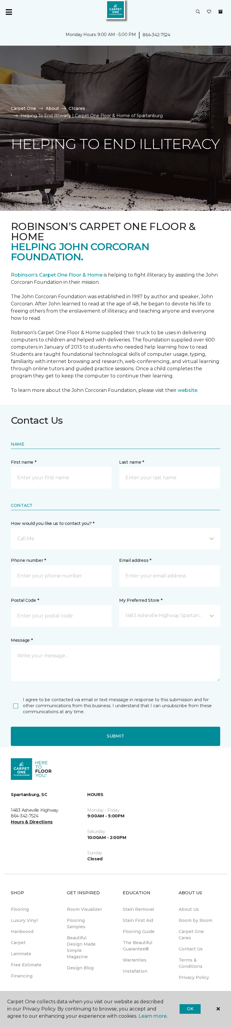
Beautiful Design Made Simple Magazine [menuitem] (81, 947)
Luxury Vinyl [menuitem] (24, 920)
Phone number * (28, 560)
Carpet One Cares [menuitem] (191, 935)
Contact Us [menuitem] (191, 949)
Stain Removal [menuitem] (138, 909)
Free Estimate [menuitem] (26, 965)
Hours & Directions (32, 822)
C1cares (77, 108)
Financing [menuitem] (21, 976)
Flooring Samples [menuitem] (76, 923)
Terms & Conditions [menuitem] (190, 963)
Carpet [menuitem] (18, 942)
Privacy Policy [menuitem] (194, 977)
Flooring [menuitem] (20, 909)
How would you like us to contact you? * (52, 523)
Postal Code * (25, 600)
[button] (198, 12)
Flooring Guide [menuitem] (139, 931)
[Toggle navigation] (9, 12)
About (52, 108)
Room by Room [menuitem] (195, 920)
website (187, 390)
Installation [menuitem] (135, 971)
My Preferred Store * (140, 600)
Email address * (135, 560)
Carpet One (23, 108)
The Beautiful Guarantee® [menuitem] (137, 946)
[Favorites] (209, 12)
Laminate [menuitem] (21, 953)
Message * (21, 640)
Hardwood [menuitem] (22, 931)
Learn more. (153, 1016)
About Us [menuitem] (189, 909)
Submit (115, 736)
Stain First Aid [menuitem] (138, 920)
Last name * (131, 462)
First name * (23, 462)
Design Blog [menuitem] (80, 968)
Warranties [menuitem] (134, 960)
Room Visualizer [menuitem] (84, 909)
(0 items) (220, 12)
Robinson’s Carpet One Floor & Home (57, 275)
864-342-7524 (156, 35)
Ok (190, 1008)
